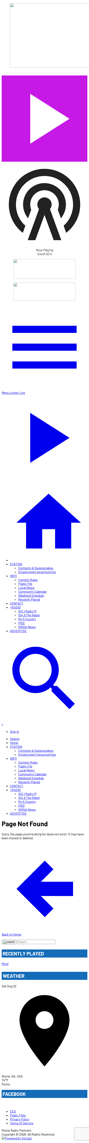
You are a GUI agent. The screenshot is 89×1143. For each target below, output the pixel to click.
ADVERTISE (18, 631)
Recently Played (29, 599)
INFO (13, 576)
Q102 (21, 623)
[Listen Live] (44, 117)
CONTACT (16, 603)
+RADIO (15, 607)
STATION (16, 564)
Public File (25, 584)
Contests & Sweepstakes (35, 568)
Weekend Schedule (31, 595)
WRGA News (27, 627)
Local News (26, 587)
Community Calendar (32, 591)
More (5, 964)
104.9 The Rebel (29, 615)
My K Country (27, 619)
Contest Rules (28, 580)
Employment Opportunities (37, 572)
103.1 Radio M (27, 611)
